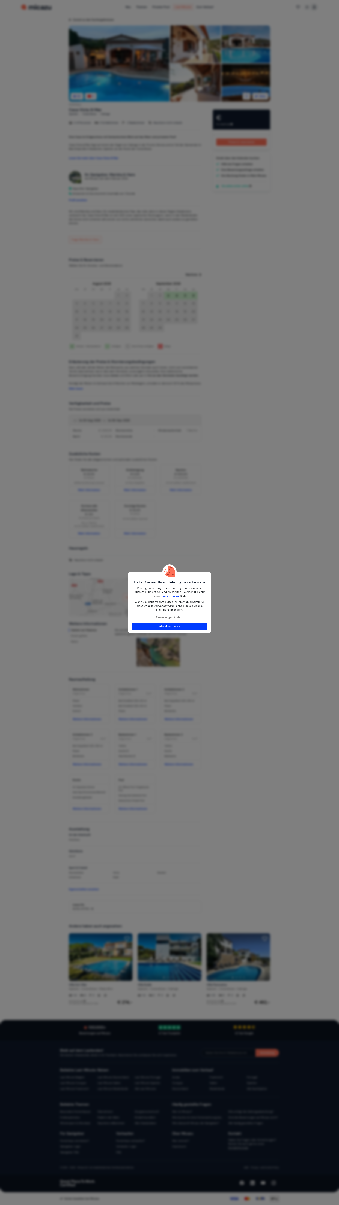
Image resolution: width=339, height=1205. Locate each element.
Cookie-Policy (170, 596)
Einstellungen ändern (169, 617)
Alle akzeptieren (169, 626)
